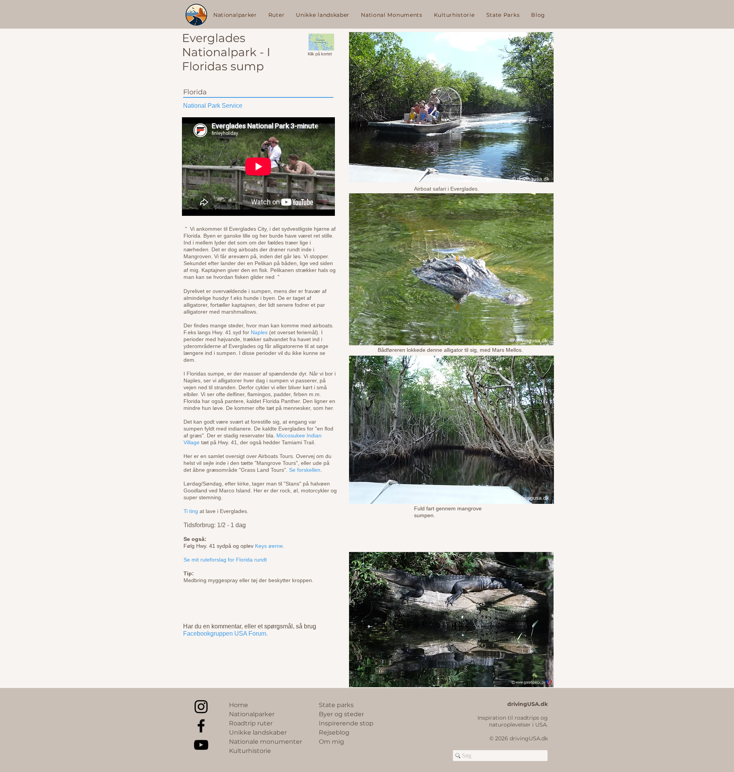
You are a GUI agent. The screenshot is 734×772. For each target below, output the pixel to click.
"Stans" (291, 484)
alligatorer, (196, 305)
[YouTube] (201, 745)
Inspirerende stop (346, 723)
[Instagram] (201, 706)
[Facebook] (201, 726)
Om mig (331, 741)
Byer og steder (341, 714)
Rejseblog (334, 732)
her (329, 408)
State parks (336, 705)
